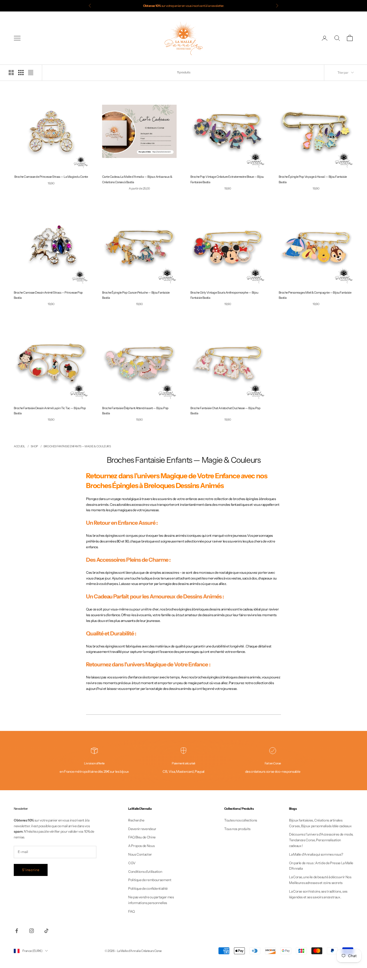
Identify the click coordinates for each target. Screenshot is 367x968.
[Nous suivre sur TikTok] (46, 931)
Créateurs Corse (151, 951)
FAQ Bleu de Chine (142, 837)
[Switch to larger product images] (11, 72)
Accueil (19, 446)
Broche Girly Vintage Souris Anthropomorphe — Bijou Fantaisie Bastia (224, 295)
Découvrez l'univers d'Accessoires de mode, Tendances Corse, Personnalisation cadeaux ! (321, 840)
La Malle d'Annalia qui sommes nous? (316, 854)
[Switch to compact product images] (30, 72)
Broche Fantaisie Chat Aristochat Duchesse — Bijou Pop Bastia (225, 410)
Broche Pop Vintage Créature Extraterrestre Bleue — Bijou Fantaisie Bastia (227, 179)
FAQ (131, 911)
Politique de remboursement (149, 880)
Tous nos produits (237, 829)
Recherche (136, 820)
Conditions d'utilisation (145, 871)
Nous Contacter (140, 854)
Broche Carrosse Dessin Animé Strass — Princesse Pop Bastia (48, 295)
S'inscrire (30, 870)
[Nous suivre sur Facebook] (16, 931)
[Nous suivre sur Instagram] (31, 931)
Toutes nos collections (240, 820)
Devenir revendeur (142, 829)
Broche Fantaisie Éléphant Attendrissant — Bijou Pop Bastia (135, 410)
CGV (132, 863)
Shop (34, 446)
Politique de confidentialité (148, 888)
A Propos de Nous (141, 846)
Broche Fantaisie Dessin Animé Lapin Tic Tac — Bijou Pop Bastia (50, 410)
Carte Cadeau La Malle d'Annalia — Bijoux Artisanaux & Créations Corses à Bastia (137, 179)
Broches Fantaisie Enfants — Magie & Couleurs (77, 446)
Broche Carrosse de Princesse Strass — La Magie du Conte (51, 177)
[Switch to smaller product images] (21, 72)
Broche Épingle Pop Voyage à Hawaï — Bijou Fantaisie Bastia (313, 179)
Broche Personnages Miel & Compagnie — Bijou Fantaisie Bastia (315, 295)
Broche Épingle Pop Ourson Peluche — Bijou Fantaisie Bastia (135, 295)
